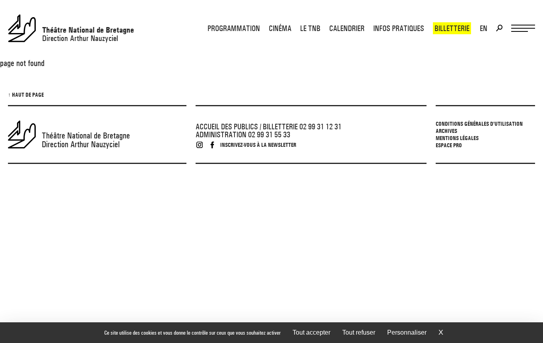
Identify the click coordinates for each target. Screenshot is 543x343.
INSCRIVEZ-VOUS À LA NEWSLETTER (258, 145)
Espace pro (449, 145)
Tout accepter (311, 332)
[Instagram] (199, 144)
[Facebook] (212, 144)
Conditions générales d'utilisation (479, 124)
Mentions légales (457, 138)
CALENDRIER (347, 28)
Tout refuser (358, 332)
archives (446, 131)
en (483, 28)
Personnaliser (407, 332)
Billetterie (451, 28)
